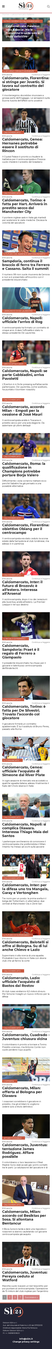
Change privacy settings (26, 1341)
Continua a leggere (41, 75)
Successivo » (31, 1297)
